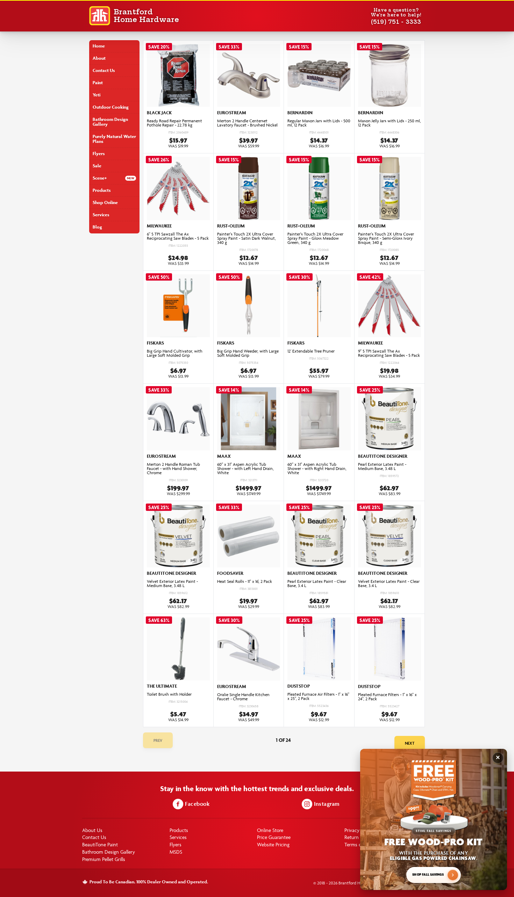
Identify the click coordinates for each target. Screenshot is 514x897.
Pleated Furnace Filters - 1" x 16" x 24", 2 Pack (387, 697)
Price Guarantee (274, 837)
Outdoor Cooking (111, 107)
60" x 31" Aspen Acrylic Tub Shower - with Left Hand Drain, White (245, 468)
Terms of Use (358, 844)
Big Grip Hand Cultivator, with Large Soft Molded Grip (174, 353)
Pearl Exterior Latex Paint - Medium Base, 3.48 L (382, 466)
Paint (98, 83)
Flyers (99, 154)
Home (99, 46)
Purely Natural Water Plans (114, 138)
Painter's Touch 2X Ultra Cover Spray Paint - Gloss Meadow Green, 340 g (315, 238)
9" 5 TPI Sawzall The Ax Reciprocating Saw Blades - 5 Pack (389, 353)
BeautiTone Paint (100, 844)
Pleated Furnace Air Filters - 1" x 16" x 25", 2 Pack (318, 696)
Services (101, 215)
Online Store (270, 830)
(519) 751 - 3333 (396, 21)
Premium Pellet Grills (103, 859)
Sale (97, 166)
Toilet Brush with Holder (169, 694)
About (99, 58)
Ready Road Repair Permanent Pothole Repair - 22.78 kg (174, 123)
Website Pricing (273, 844)
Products (102, 190)
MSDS (176, 852)
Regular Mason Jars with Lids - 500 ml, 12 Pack (318, 123)
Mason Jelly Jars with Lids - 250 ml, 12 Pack (389, 123)
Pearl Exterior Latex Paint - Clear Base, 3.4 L (316, 583)
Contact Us (104, 70)
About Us (92, 830)
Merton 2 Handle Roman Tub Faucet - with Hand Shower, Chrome (173, 468)
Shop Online (105, 202)
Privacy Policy (358, 830)
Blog (97, 227)
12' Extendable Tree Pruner (311, 351)
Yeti (96, 95)
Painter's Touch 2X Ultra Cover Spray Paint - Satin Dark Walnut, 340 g (246, 238)
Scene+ (100, 178)
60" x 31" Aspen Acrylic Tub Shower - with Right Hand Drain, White (317, 468)
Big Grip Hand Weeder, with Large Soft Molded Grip (248, 353)
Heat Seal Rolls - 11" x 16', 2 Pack (244, 581)
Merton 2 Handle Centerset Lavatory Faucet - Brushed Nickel (247, 123)
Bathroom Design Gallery (110, 121)
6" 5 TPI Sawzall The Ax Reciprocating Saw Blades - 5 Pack (178, 236)
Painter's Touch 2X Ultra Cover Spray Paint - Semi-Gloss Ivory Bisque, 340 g (386, 238)
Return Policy (358, 837)
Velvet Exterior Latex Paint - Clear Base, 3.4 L (389, 583)
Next (409, 743)
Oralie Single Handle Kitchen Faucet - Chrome (243, 697)
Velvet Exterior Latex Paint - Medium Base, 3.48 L (172, 583)
